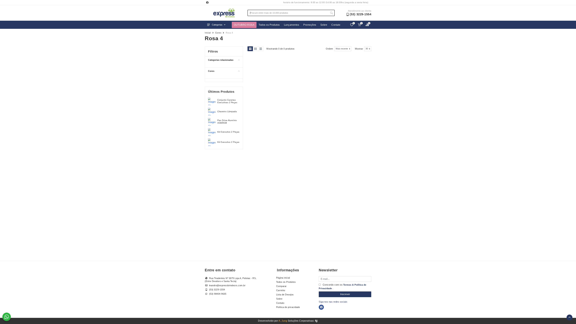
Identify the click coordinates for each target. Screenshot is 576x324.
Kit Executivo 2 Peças (228, 132)
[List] (260, 48)
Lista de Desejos (285, 294)
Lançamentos (291, 25)
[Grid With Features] (255, 48)
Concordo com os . (342, 287)
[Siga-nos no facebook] (207, 2)
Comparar (281, 286)
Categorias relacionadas (220, 60)
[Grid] (250, 48)
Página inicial (283, 277)
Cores (218, 33)
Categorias (217, 24)
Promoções (309, 25)
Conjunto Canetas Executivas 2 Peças (227, 101)
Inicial (208, 33)
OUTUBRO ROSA (244, 25)
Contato (335, 25)
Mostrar (359, 48)
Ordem (329, 48)
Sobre (323, 25)
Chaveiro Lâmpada (227, 111)
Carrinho (280, 290)
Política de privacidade (288, 307)
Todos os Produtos (269, 25)
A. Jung (283, 321)
